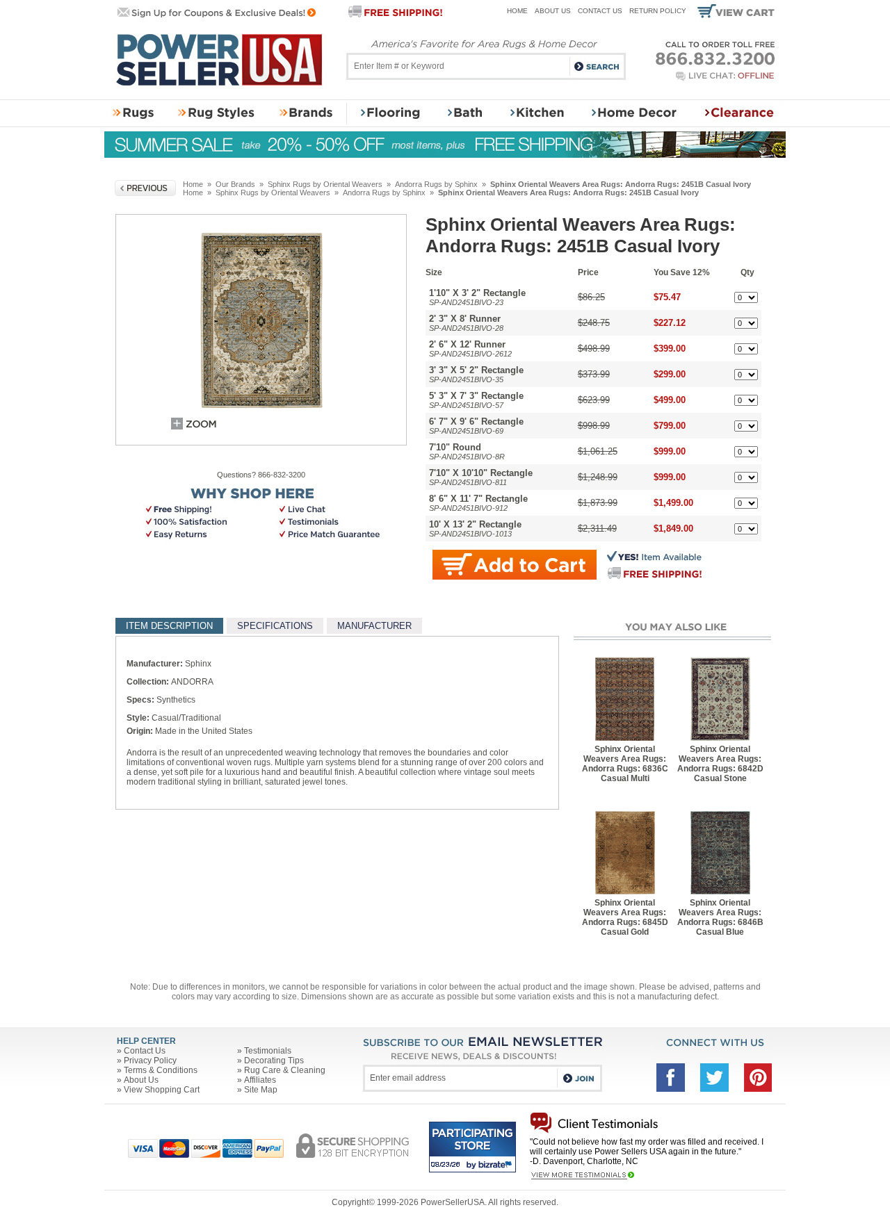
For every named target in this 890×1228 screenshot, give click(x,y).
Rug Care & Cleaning (284, 1070)
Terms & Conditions (160, 1070)
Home (517, 11)
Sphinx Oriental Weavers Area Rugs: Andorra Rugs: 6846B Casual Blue (720, 917)
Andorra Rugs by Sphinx (436, 184)
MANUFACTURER (374, 626)
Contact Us (600, 11)
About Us (553, 11)
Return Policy (657, 11)
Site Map (260, 1090)
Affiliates (260, 1080)
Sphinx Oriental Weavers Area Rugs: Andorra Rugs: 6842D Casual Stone (720, 763)
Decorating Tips (274, 1060)
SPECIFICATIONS (275, 626)
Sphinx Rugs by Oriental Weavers (325, 184)
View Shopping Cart (162, 1090)
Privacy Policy (150, 1060)
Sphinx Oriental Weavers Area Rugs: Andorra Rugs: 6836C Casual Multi (625, 763)
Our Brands (235, 184)
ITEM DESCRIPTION (169, 626)
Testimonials (267, 1051)
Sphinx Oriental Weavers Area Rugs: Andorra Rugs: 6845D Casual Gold (625, 917)
